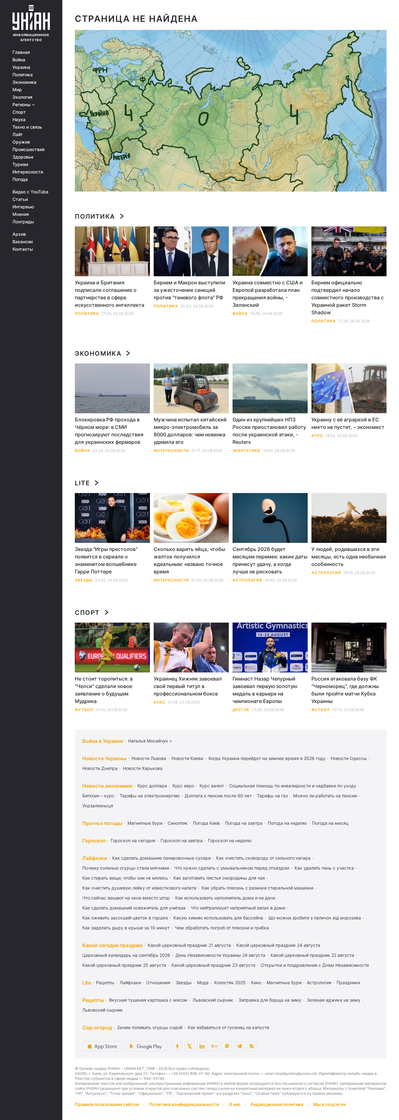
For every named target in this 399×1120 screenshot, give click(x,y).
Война (18, 59)
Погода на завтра (243, 823)
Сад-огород (97, 1027)
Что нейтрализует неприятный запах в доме (238, 907)
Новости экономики (107, 786)
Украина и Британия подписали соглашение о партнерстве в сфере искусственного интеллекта (109, 293)
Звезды (84, 580)
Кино (256, 982)
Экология (22, 97)
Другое (241, 709)
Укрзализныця (97, 805)
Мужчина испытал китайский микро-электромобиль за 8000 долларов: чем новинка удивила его (190, 430)
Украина (21, 67)
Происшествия (28, 149)
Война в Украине (102, 741)
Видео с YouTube (30, 191)
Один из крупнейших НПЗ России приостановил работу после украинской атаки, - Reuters (269, 430)
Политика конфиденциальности (184, 1104)
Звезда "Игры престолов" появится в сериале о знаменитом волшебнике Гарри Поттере (106, 560)
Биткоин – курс (98, 795)
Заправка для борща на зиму (269, 1000)
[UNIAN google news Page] (214, 1046)
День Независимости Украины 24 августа (220, 955)
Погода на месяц (330, 823)
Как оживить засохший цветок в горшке (125, 917)
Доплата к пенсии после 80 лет (218, 795)
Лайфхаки (94, 858)
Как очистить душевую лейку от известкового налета (139, 887)
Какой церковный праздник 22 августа (312, 955)
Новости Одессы (349, 758)
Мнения (20, 214)
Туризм (20, 164)
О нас (235, 1104)
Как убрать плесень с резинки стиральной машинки (257, 887)
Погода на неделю (287, 823)
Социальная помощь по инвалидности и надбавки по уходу (292, 785)
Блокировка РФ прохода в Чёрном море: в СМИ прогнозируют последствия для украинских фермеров (109, 430)
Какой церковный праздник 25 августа (124, 965)
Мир (17, 89)
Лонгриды (23, 221)
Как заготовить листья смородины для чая (219, 877)
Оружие (21, 142)
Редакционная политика (277, 1104)
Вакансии (22, 241)
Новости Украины (104, 758)
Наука (19, 119)
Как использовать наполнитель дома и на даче (225, 897)
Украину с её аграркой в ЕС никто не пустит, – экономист (347, 423)
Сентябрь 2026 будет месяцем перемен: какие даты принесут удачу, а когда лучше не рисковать (270, 560)
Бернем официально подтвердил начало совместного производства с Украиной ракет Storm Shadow (347, 297)
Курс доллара (152, 785)
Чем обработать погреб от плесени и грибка (222, 927)
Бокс (160, 702)
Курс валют (212, 785)
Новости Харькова (142, 768)
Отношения (158, 982)
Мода (203, 982)
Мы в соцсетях (329, 1104)
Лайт (17, 134)
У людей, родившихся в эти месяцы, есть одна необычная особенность (348, 556)
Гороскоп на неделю (230, 840)
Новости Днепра (100, 768)
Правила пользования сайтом (107, 1104)
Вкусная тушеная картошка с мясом (148, 1000)
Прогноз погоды (102, 823)
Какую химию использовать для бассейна (218, 917)
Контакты (22, 249)
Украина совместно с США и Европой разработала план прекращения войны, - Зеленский (268, 293)
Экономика (24, 82)
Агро (317, 435)
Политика (22, 74)
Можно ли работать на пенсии (325, 795)
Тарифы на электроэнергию (150, 795)
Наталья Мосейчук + (150, 740)
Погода (20, 179)
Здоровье (22, 156)
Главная (21, 52)
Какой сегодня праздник (112, 945)
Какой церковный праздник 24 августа (278, 945)
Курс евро (183, 785)
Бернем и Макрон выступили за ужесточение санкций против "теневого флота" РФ (189, 290)
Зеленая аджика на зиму (333, 1000)
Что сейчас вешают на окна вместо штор (126, 897)
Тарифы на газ (272, 795)
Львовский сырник (213, 1000)
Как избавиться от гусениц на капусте (228, 1027)
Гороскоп (94, 841)
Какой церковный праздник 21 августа (189, 945)
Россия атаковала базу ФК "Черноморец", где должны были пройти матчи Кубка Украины (345, 690)
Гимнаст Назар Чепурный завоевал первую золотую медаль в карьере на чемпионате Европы (265, 690)
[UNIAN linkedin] (202, 1046)
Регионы (22, 104)
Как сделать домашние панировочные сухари (161, 858)
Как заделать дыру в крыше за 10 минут (126, 927)
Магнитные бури (144, 823)
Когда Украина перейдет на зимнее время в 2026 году (267, 758)
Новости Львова (149, 758)
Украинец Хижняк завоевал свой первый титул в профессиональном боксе (188, 686)
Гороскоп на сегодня (133, 840)
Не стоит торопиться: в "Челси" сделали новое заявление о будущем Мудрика (104, 690)
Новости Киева (187, 758)
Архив (19, 234)
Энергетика (247, 450)
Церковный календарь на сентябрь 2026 (126, 955)
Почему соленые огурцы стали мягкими (125, 868)
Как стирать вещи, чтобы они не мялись (125, 877)
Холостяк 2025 (230, 982)
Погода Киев (206, 823)
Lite (82, 483)
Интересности (27, 171)
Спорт (19, 112)
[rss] (252, 1046)
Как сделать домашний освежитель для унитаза (133, 907)
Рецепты (105, 982)
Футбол (84, 709)
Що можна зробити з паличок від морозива (314, 917)
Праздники (348, 982)
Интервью (23, 206)
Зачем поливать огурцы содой (149, 1027)
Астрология (247, 580)
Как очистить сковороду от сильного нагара (263, 858)
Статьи (20, 199)
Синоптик (178, 823)
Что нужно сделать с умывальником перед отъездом (231, 868)
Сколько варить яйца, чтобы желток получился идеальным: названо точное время (189, 560)
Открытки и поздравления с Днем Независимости (315, 965)
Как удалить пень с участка (324, 868)
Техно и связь (27, 127)
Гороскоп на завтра (182, 840)
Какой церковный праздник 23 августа (213, 965)
